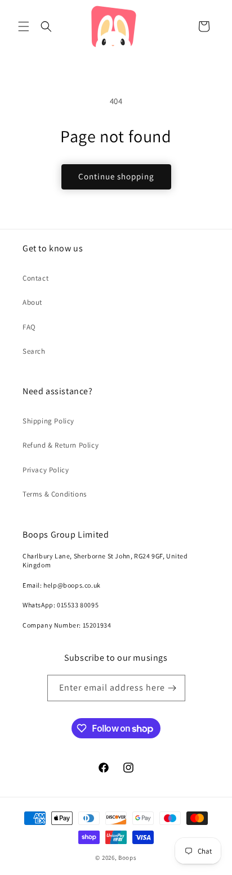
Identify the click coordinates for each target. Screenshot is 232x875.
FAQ (29, 327)
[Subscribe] (172, 688)
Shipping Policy (48, 421)
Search (34, 351)
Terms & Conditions (55, 494)
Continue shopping (116, 176)
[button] (23, 26)
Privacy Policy (46, 470)
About (32, 302)
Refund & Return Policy (61, 445)
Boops (127, 858)
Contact (35, 278)
